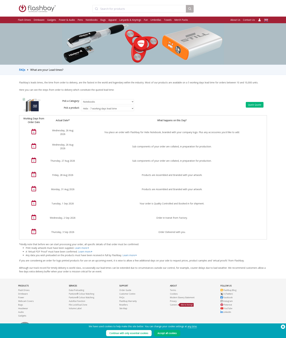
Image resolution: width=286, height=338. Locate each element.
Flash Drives (24, 19)
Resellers (123, 304)
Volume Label (75, 308)
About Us (235, 19)
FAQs (22, 70)
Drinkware (39, 19)
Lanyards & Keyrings (130, 19)
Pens (80, 19)
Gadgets (51, 19)
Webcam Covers (26, 301)
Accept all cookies (167, 333)
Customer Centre (127, 293)
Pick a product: (71, 107)
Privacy (173, 301)
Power (21, 297)
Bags (103, 19)
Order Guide (125, 290)
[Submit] (96, 8)
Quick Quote (254, 104)
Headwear (23, 308)
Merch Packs (181, 19)
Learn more (81, 247)
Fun (146, 19)
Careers (173, 304)
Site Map (123, 308)
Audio (21, 312)
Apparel (112, 19)
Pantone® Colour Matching (81, 293)
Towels (168, 19)
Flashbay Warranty (128, 301)
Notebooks (92, 19)
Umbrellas (155, 19)
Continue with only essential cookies (128, 333)
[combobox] (139, 9)
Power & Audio (67, 19)
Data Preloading (76, 290)
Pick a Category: (70, 100)
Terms (173, 290)
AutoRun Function (77, 301)
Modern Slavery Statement (182, 297)
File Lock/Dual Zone (78, 304)
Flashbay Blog (229, 290)
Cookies (174, 293)
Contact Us (249, 19)
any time (192, 326)
